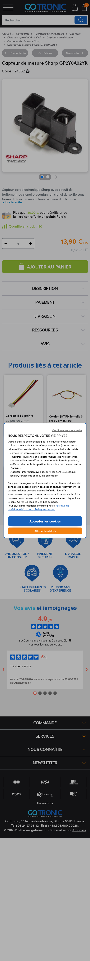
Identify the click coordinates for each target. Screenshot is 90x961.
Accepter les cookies (45, 521)
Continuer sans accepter (67, 430)
